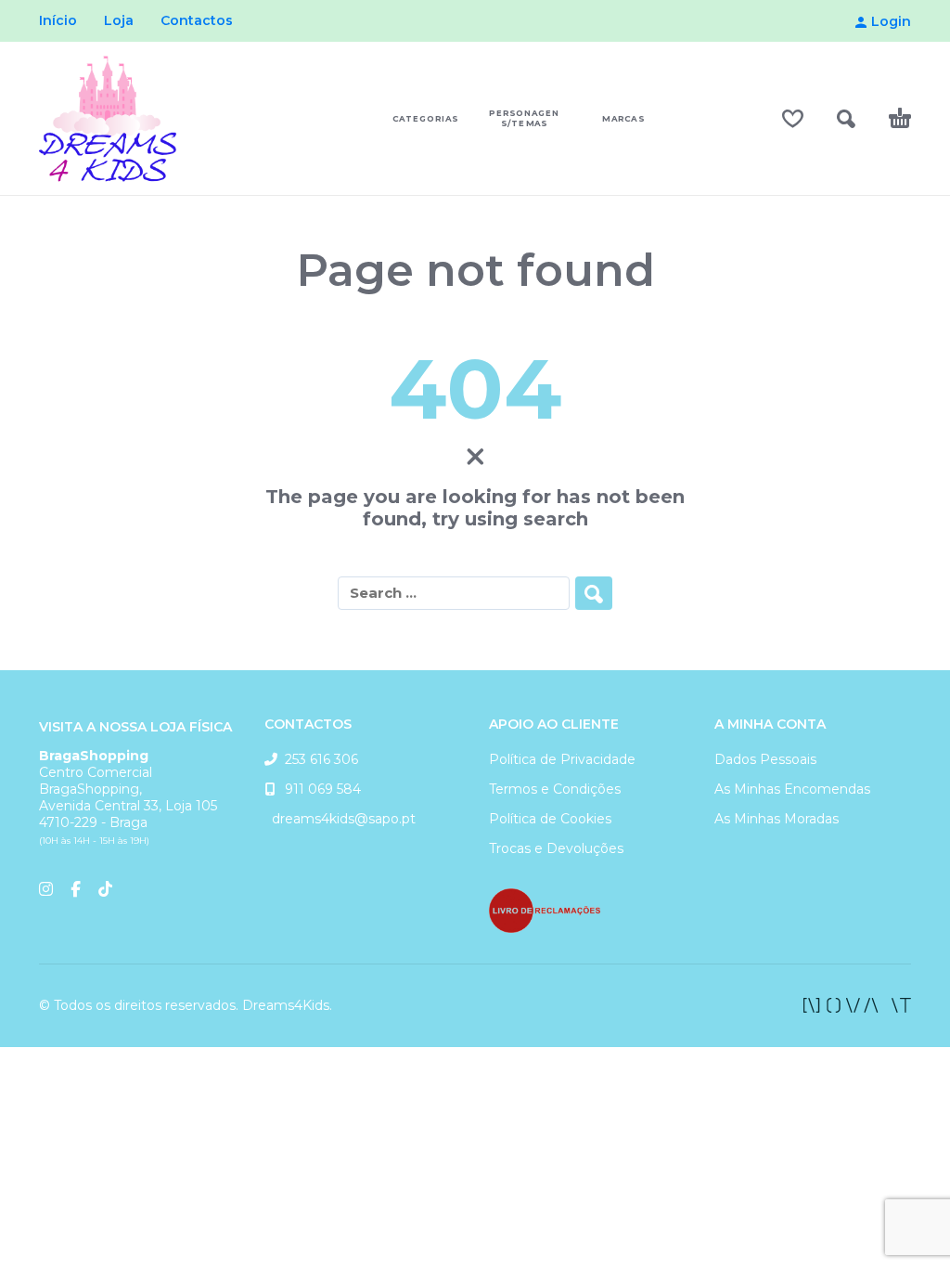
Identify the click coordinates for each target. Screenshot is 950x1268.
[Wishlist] (792, 119)
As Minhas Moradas (776, 818)
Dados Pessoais (765, 759)
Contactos (196, 20)
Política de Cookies (550, 818)
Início (58, 20)
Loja (119, 20)
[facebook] (857, 1005)
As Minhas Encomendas (792, 789)
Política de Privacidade (562, 759)
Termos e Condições (555, 789)
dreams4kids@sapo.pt (340, 818)
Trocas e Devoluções (556, 848)
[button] (846, 119)
